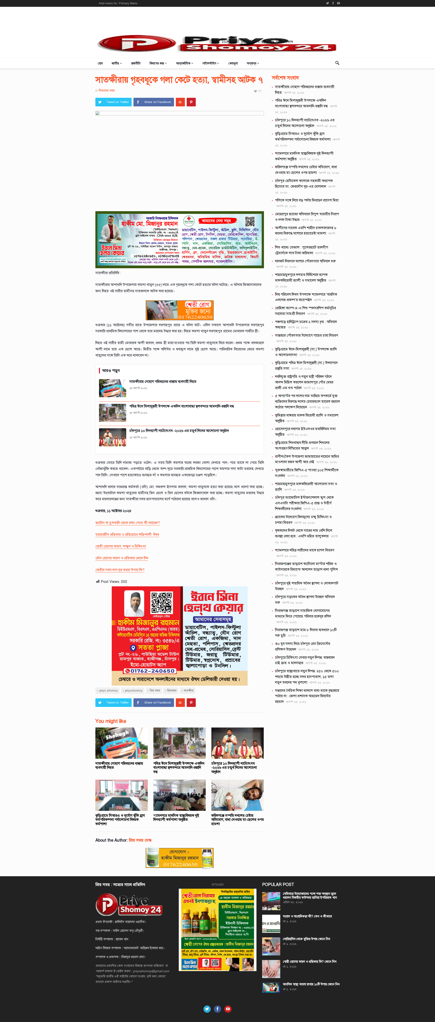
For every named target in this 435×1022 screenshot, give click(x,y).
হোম (100, 63)
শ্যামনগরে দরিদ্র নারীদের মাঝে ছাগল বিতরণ (304, 550)
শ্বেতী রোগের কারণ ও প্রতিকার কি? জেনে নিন (309, 962)
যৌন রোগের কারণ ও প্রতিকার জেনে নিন (121, 558)
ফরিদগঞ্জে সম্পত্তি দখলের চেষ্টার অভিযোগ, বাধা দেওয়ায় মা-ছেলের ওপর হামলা (237, 819)
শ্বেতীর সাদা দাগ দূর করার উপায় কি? (120, 570)
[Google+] (180, 102)
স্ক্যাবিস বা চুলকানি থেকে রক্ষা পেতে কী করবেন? (127, 523)
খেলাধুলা (233, 63)
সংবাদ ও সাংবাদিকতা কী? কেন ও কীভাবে (307, 916)
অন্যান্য (251, 63)
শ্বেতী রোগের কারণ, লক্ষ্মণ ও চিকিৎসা (120, 546)
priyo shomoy (108, 690)
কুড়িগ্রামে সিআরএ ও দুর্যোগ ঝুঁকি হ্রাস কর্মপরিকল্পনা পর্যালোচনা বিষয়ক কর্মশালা (120, 819)
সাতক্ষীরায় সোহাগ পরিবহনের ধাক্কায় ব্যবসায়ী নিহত (119, 765)
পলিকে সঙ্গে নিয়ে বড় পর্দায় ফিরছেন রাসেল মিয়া (306, 200)
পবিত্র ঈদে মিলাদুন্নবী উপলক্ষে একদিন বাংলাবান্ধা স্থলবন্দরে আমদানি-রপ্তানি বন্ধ (178, 767)
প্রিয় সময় (155, 690)
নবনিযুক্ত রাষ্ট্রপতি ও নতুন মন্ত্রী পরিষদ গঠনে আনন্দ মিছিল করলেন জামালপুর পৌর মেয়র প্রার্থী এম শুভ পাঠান (304, 382)
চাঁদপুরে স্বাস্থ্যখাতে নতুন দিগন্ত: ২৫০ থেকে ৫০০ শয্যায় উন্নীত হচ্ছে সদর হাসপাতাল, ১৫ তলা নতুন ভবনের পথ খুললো (307, 677)
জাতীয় (115, 63)
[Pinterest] (191, 102)
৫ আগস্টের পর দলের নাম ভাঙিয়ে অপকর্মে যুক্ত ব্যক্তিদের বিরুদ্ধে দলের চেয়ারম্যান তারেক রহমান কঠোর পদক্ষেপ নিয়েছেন (307, 401)
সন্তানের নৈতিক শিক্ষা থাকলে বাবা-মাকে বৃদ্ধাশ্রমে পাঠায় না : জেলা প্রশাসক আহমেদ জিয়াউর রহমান (307, 696)
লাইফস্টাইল (209, 63)
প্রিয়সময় (171, 690)
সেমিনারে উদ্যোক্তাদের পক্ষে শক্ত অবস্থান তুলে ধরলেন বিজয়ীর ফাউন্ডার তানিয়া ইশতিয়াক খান (310, 896)
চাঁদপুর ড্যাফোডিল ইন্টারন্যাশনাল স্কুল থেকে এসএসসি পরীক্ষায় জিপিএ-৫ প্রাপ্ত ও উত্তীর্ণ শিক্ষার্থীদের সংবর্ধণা (304, 503)
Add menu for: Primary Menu (118, 3)
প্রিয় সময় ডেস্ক (140, 840)
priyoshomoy (134, 690)
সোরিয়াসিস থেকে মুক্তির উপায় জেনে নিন (306, 939)
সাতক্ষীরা (188, 690)
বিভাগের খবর (157, 63)
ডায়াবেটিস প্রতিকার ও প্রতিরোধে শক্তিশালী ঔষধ (127, 534)
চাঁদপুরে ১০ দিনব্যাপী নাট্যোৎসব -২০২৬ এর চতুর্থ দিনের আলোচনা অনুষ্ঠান (234, 767)
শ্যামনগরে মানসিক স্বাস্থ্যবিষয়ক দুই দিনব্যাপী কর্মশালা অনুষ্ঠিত (176, 817)
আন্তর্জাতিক (183, 63)
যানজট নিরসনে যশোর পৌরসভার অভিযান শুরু (305, 261)
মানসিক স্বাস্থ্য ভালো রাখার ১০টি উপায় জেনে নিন (311, 984)
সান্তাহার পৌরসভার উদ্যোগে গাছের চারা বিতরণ (306, 335)
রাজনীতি (135, 63)
